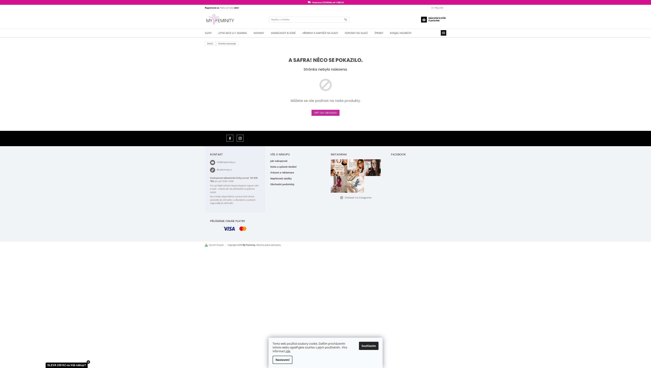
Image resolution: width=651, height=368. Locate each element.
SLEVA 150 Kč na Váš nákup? (66, 365)
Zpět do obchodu (325, 112)
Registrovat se (212, 7)
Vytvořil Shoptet (216, 244)
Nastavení (283, 360)
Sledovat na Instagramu (358, 197)
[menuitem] (208, 33)
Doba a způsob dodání (283, 166)
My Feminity (230, 138)
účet (236, 7)
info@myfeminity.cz (226, 162)
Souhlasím (368, 346)
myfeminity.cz (240, 138)
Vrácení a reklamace (282, 172)
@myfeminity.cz (224, 169)
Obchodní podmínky (282, 184)
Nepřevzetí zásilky (281, 178)
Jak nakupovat (278, 161)
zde (288, 351)
